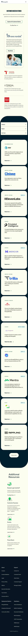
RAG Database (17, 615)
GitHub (3, 585)
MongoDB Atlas (5, 604)
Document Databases (18, 611)
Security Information (6, 589)
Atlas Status (16, 578)
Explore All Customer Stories (14, 21)
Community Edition (6, 611)
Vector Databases (18, 604)
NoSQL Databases (18, 608)
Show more (14, 455)
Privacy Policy (4, 581)
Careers (3, 570)
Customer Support (18, 581)
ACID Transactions (18, 619)
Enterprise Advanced (6, 608)
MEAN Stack (16, 626)
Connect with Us (5, 596)
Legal (3, 578)
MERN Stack (16, 622)
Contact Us (16, 570)
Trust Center (4, 592)
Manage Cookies (17, 585)
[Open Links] (25, 2)
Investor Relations (5, 574)
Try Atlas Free (13, 25)
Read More (10, 51)
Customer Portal (17, 574)
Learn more (10, 514)
